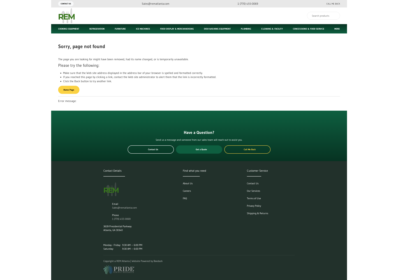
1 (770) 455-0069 (121, 218)
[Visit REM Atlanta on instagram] (111, 237)
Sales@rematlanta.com (124, 207)
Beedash (158, 261)
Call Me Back (333, 3)
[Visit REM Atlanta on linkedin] (104, 237)
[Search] (335, 16)
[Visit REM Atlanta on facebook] (117, 237)
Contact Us (66, 3)
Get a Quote (201, 149)
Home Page (68, 89)
